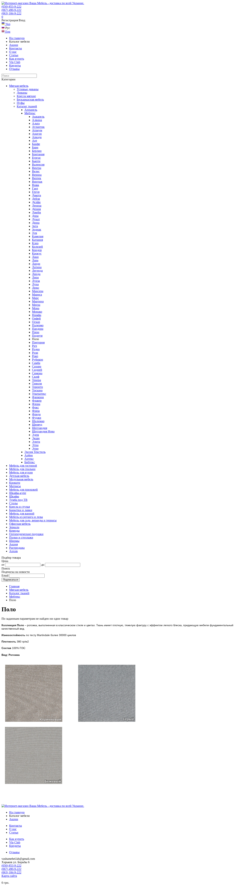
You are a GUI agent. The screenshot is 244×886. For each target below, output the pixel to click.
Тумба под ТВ (18, 499)
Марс (35, 298)
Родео (36, 349)
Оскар (36, 322)
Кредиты (15, 65)
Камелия (37, 236)
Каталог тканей (27, 106)
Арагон (37, 133)
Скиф (35, 376)
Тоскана (37, 390)
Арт (34, 140)
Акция (13, 544)
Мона (35, 308)
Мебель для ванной (21, 513)
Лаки (35, 257)
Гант (35, 188)
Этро (35, 448)
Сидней (37, 369)
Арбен (28, 455)
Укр (7, 24)
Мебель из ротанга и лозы (26, 517)
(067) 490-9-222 (11, 10)
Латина (37, 267)
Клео (35, 243)
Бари (35, 147)
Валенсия (38, 164)
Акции (13, 45)
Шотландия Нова (43, 431)
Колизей (37, 246)
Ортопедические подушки (26, 534)
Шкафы (14, 496)
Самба (36, 363)
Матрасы (15, 486)
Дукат (36, 219)
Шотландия (39, 428)
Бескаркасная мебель (30, 99)
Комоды (14, 530)
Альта (36, 123)
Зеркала (14, 527)
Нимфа (36, 315)
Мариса (37, 294)
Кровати (14, 482)
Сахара (36, 366)
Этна (35, 445)
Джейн (36, 212)
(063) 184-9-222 (11, 13)
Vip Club (14, 62)
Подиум (37, 335)
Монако (37, 311)
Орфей (36, 318)
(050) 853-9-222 (11, 6)
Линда (36, 274)
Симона (37, 373)
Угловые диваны (28, 89)
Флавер (37, 400)
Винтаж (37, 181)
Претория (38, 342)
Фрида (36, 414)
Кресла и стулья (19, 506)
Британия (38, 154)
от (3, 564)
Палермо (37, 325)
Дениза (36, 205)
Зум (34, 233)
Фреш (36, 410)
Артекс (29, 458)
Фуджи (36, 417)
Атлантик (38, 126)
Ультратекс (39, 393)
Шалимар (38, 421)
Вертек (36, 178)
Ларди (36, 263)
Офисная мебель (19, 523)
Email (5, 575)
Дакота (36, 195)
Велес (36, 171)
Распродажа (17, 547)
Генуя (35, 192)
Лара (35, 260)
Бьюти (36, 161)
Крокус (37, 253)
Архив (13, 551)
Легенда (37, 270)
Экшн (36, 438)
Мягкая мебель (18, 85)
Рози (35, 352)
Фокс (35, 407)
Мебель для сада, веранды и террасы (33, 520)
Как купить (16, 58)
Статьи (13, 55)
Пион (35, 332)
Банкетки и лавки (20, 510)
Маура (36, 304)
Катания (37, 239)
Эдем (35, 434)
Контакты (15, 48)
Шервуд (37, 424)
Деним (36, 209)
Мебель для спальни (22, 469)
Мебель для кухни (21, 472)
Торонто (37, 387)
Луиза (36, 280)
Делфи (36, 202)
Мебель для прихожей (23, 489)
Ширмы (14, 541)
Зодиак (36, 229)
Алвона (37, 120)
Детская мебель (19, 476)
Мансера (37, 291)
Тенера (36, 380)
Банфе (36, 144)
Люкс (35, 287)
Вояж (35, 185)
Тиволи (37, 383)
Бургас (36, 157)
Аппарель (30, 109)
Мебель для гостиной (23, 465)
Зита (35, 226)
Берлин (37, 150)
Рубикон (37, 359)
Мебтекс (29, 113)
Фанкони (38, 397)
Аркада (37, 137)
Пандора (37, 328)
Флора (36, 404)
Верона (37, 174)
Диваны (22, 92)
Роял (35, 356)
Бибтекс (29, 462)
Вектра (36, 168)
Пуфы (21, 103)
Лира (35, 277)
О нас (13, 51)
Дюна (35, 222)
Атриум (37, 130)
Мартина (38, 301)
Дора (35, 215)
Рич (34, 345)
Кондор (37, 250)
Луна (35, 284)
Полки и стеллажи (21, 537)
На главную (17, 38)
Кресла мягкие (26, 96)
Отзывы (14, 69)
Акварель (38, 116)
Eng (7, 31)
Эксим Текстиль (35, 452)
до (42, 564)
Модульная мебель (21, 479)
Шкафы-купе (17, 493)
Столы (13, 503)
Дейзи (36, 198)
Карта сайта (9, 875)
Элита (36, 441)
